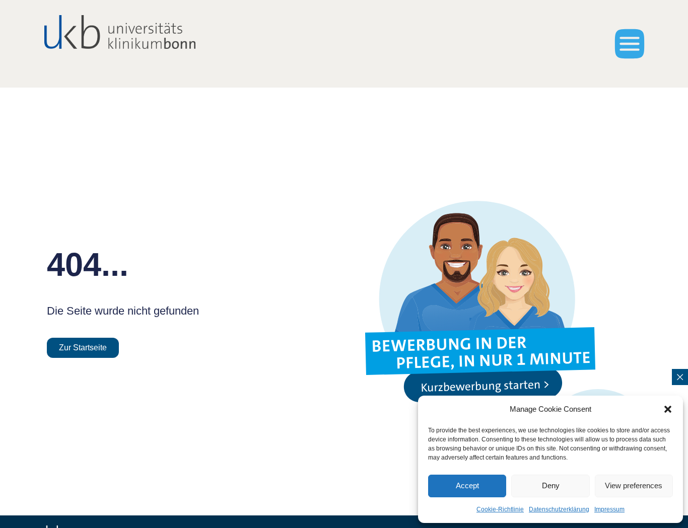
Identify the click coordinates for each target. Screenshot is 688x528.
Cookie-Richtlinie (500, 509)
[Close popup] (680, 377)
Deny (551, 485)
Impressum (609, 509)
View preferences (633, 485)
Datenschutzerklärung (559, 509)
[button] (668, 409)
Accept (467, 485)
